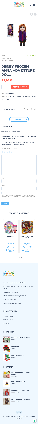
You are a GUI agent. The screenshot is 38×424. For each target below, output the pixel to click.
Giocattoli (5, 58)
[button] (16, 257)
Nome (3, 178)
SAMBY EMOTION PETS (27, 236)
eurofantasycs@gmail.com (17, 296)
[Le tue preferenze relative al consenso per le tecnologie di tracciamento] (34, 420)
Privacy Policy (8, 316)
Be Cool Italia (16, 303)
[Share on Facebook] (23, 109)
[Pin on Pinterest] (31, 109)
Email (3, 185)
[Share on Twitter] (27, 109)
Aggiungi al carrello (20, 87)
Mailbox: (6, 296)
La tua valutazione (9, 148)
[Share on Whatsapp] (35, 109)
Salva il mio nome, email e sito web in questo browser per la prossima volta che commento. (18, 196)
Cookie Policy (8, 319)
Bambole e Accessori (29, 96)
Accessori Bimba (7, 60)
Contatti (6, 323)
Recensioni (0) (17, 119)
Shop (3, 56)
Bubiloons (10, 236)
